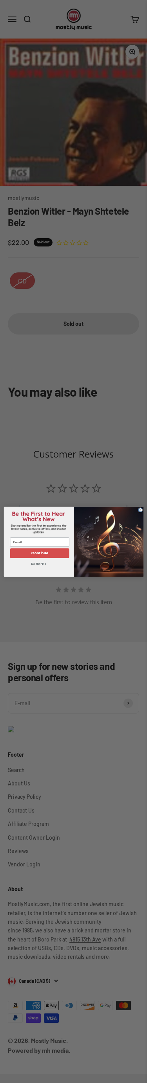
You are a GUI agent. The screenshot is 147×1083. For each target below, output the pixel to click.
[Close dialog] (140, 510)
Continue (39, 552)
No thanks (38, 564)
